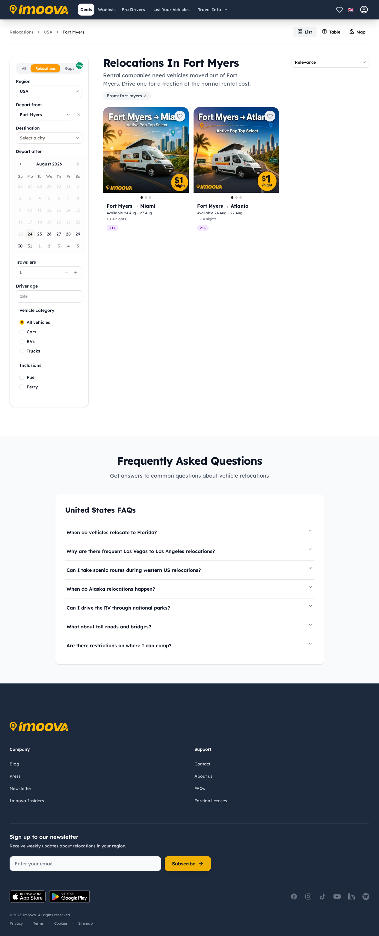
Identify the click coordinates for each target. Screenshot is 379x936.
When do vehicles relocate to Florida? (112, 532)
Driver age (27, 286)
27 (58, 234)
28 (68, 234)
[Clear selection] (78, 114)
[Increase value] (76, 272)
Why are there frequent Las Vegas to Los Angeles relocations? (141, 551)
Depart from (29, 104)
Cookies (61, 923)
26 (49, 234)
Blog (14, 764)
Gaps (73, 67)
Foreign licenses (210, 800)
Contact (202, 764)
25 (39, 234)
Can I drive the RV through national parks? (118, 608)
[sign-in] (364, 9)
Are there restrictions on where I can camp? (119, 645)
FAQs (199, 788)
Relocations (22, 32)
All (24, 68)
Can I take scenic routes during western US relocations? (134, 570)
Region (23, 81)
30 (20, 246)
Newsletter (20, 788)
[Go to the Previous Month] (20, 164)
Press (15, 776)
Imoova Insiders (27, 800)
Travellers (26, 262)
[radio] (21, 322)
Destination (28, 128)
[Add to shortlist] (179, 116)
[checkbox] (21, 377)
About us (203, 776)
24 (30, 234)
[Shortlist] (339, 10)
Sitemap (85, 923)
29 (78, 234)
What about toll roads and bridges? (109, 627)
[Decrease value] (66, 272)
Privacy (16, 923)
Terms (38, 923)
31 (30, 246)
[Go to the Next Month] (78, 164)
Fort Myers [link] (73, 32)
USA (48, 32)
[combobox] (49, 91)
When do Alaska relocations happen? (111, 589)
